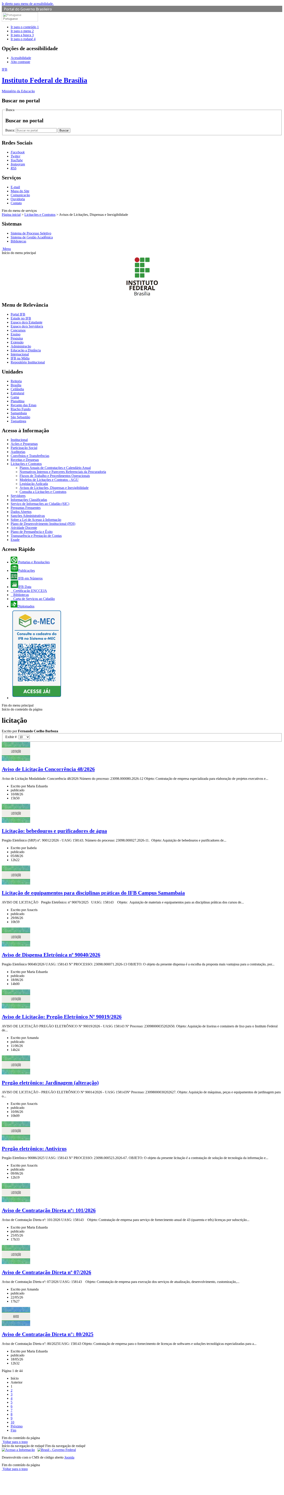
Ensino (15, 334)
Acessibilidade (21, 58)
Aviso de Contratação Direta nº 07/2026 (46, 1272)
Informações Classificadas (29, 500)
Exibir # (11, 737)
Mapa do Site (20, 191)
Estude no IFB (21, 318)
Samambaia (19, 413)
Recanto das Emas (23, 405)
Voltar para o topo (15, 1442)
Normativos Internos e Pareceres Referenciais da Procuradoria (63, 472)
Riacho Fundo (21, 409)
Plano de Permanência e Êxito (32, 532)
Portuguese (10, 18)
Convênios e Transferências (30, 456)
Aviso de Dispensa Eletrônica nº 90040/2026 (51, 955)
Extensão (17, 342)
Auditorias (18, 452)
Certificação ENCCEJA (29, 591)
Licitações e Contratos (39, 214)
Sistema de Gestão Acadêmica (32, 237)
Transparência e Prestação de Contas (36, 536)
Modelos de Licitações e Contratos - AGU (49, 480)
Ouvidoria (18, 199)
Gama (15, 397)
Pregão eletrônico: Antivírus (34, 1149)
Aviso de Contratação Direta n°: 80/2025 (47, 1334)
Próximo (17, 1426)
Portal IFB (18, 314)
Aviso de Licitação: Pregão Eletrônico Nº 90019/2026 (62, 1017)
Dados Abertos (21, 512)
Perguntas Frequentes (26, 508)
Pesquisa (17, 338)
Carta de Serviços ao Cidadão (33, 599)
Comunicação (20, 195)
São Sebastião (20, 417)
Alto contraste (20, 62)
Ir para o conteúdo (25, 27)
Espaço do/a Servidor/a (27, 326)
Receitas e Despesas (25, 460)
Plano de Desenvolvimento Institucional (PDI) (43, 524)
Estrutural (17, 393)
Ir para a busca (22, 35)
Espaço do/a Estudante (26, 322)
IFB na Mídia (20, 358)
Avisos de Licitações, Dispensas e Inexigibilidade (54, 488)
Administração (21, 346)
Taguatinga (18, 421)
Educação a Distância (26, 350)
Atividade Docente (24, 528)
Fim (13, 1430)
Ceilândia (17, 389)
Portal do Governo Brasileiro (28, 9)
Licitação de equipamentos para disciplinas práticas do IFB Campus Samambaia (93, 893)
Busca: (10, 130)
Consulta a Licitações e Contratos (43, 492)
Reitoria (16, 381)
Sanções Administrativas (28, 516)
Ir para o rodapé (23, 39)
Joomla (69, 1457)
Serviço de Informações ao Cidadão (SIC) (40, 504)
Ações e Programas (24, 444)
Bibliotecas (18, 241)
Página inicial (11, 214)
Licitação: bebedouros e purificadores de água (54, 831)
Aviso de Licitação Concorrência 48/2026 (48, 769)
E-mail (15, 187)
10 (12, 1422)
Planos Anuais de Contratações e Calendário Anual (55, 468)
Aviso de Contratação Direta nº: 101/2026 (49, 1210)
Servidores (18, 496)
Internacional (20, 354)
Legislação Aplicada (34, 484)
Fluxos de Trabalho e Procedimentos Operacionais (55, 476)
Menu (6, 249)
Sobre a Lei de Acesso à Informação (36, 520)
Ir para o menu (22, 31)
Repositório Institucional (28, 362)
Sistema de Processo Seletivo (31, 233)
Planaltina (17, 401)
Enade (15, 540)
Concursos (18, 330)
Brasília (16, 385)
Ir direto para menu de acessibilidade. (28, 4)
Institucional (19, 440)
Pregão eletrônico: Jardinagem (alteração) (50, 1083)
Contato (16, 203)
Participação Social (24, 448)
